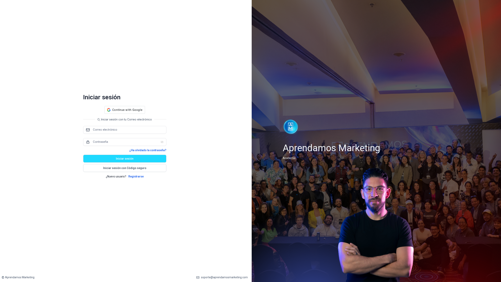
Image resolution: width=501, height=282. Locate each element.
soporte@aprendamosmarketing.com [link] (224, 277)
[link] (18, 277)
